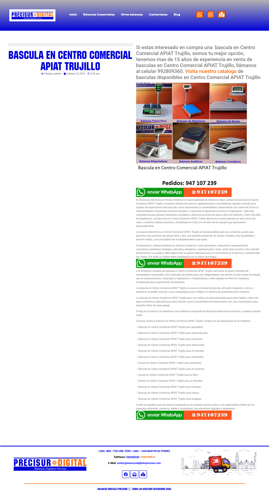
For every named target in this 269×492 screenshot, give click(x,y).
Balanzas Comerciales (99, 14)
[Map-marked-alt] (221, 14)
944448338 (132, 457)
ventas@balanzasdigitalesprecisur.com (139, 463)
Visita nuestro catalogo (211, 71)
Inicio (73, 14)
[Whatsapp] (199, 14)
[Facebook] (126, 474)
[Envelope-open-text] (134, 474)
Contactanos (158, 14)
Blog (177, 14)
